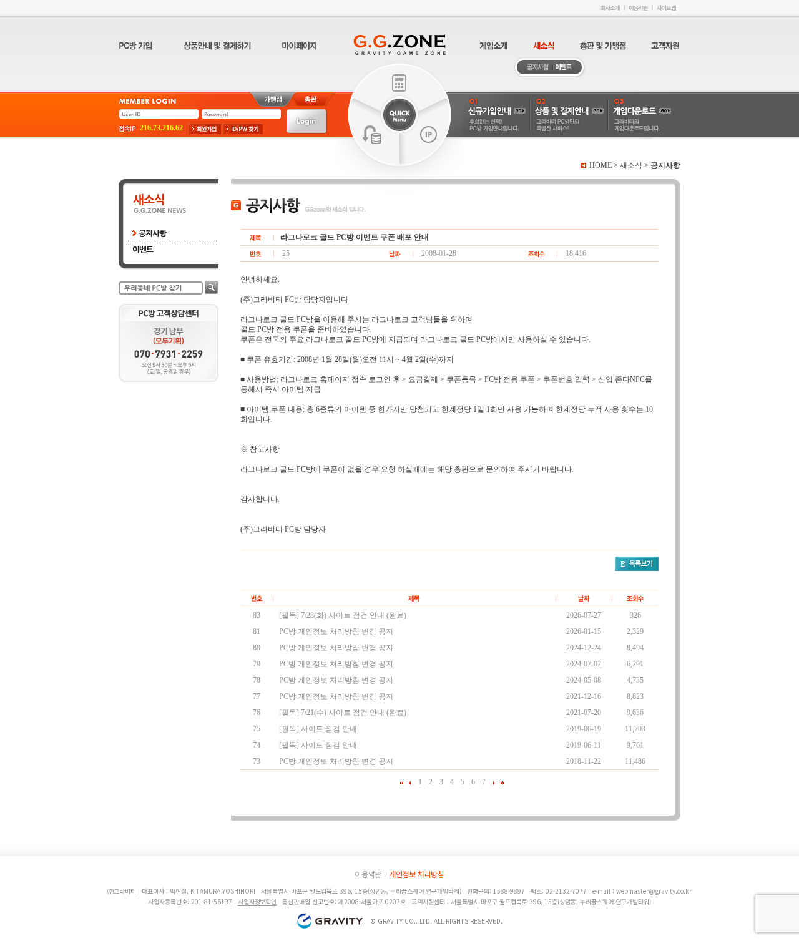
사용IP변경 (428, 135)
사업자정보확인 (257, 901)
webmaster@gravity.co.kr (654, 890)
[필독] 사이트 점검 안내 (318, 728)
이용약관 (368, 874)
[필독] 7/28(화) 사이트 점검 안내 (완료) (342, 615)
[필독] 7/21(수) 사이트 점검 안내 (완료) (342, 712)
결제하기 (399, 82)
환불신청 (372, 135)
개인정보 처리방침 (416, 874)
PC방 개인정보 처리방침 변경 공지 (336, 631)
